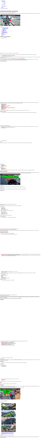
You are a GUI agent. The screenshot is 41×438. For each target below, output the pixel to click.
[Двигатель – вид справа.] (10, 72)
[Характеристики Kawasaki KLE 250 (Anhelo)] (8, 424)
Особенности (2, 33)
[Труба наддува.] (10, 92)
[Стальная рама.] (30, 92)
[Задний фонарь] (20, 320)
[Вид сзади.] (20, 307)
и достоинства (4, 34)
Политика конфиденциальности (3, 437)
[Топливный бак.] (7, 320)
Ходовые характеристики (3, 29)
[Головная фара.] (34, 307)
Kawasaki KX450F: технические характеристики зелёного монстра (7, 432)
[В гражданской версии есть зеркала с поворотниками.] (11, 244)
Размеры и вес (2, 31)
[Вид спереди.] (7, 307)
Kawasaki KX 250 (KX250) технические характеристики (6, 417)
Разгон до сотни (4, 30)
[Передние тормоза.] (10, 153)
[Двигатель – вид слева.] (30, 72)
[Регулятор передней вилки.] (7, 333)
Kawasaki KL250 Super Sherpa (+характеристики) (5, 410)
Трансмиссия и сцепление (5, 28)
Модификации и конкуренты (4, 32)
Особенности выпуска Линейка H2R (4, 27)
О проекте (2, 7)
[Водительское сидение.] (34, 320)
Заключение (2, 35)
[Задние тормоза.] (30, 153)
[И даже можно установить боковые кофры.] (31, 244)
